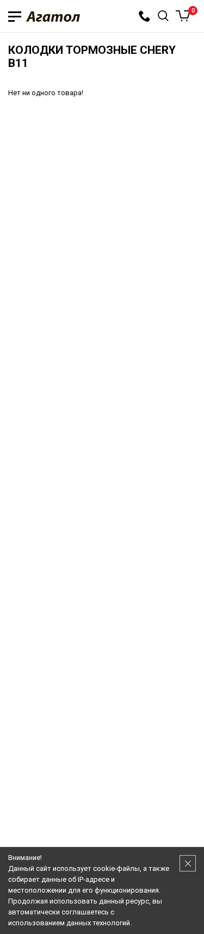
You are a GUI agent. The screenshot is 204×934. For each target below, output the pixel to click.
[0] (183, 15)
